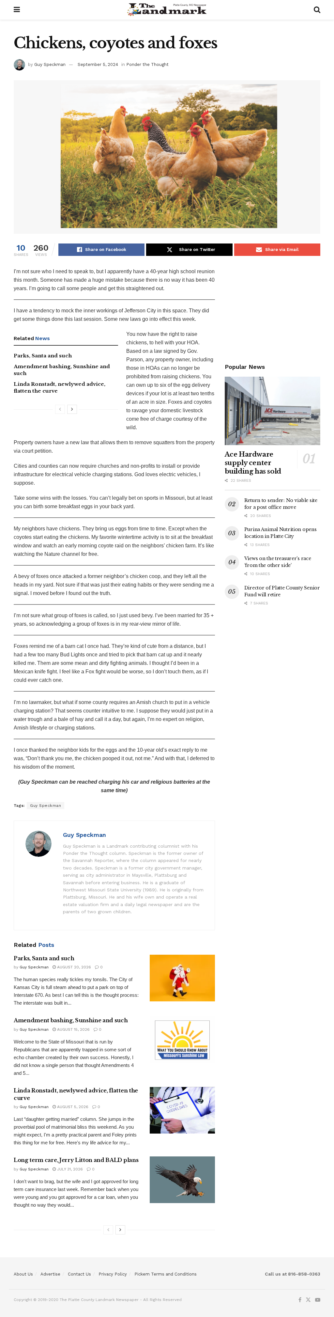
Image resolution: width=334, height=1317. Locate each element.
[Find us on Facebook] (299, 1300)
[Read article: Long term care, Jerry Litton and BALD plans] (182, 1179)
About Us (23, 1274)
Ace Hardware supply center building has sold (253, 462)
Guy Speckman (50, 64)
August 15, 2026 (73, 1029)
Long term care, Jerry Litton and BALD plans (76, 1160)
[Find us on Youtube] (317, 1300)
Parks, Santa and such (43, 356)
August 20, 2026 (73, 967)
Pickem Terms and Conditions (165, 1274)
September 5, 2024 (98, 64)
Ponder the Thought (147, 64)
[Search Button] (317, 10)
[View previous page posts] (60, 409)
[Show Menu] (17, 10)
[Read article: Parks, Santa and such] (182, 978)
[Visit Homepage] (167, 9)
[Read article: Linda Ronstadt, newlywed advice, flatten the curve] (182, 1110)
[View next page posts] (72, 409)
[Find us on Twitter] (308, 1300)
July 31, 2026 (69, 1169)
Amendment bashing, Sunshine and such (71, 1020)
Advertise (50, 1274)
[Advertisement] (272, 308)
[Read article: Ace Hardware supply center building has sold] (272, 411)
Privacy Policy (113, 1274)
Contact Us (79, 1274)
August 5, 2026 (72, 1107)
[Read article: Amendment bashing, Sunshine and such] (182, 1040)
